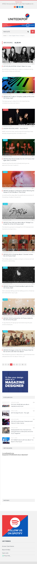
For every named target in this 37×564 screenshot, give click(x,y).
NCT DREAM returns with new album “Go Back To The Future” (22, 440)
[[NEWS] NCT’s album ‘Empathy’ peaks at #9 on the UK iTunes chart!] (18, 85)
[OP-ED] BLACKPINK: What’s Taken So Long (17, 66)
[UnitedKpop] (18, 16)
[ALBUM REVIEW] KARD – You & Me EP (15, 128)
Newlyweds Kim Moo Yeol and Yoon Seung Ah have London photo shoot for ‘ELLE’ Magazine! (22, 431)
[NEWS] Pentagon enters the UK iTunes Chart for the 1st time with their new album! (18, 350)
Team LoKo (5, 553)
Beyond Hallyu (6, 549)
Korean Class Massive (8, 546)
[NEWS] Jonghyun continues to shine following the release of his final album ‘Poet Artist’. (18, 191)
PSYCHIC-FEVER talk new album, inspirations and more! (20, 405)
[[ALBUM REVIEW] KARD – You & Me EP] (18, 117)
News (5, 78)
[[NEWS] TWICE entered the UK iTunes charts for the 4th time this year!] (18, 307)
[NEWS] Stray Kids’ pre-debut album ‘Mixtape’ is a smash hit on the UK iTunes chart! (18, 223)
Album (5, 109)
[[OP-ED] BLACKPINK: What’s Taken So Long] (18, 55)
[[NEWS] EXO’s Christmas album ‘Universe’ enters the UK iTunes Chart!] (18, 243)
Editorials (7, 47)
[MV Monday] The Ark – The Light (20, 412)
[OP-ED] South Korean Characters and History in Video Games (21, 422)
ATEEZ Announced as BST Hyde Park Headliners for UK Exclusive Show (19, 4)
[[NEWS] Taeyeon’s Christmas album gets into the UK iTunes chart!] (18, 275)
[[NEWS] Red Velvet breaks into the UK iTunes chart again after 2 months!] (18, 147)
